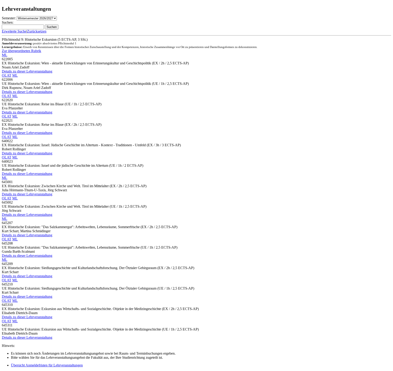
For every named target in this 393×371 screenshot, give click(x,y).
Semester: (9, 18)
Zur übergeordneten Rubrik (21, 51)
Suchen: (7, 22)
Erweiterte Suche (14, 31)
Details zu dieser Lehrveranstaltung (27, 71)
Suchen (52, 27)
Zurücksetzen (36, 31)
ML (4, 55)
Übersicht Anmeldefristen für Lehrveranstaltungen (47, 365)
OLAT (6, 75)
